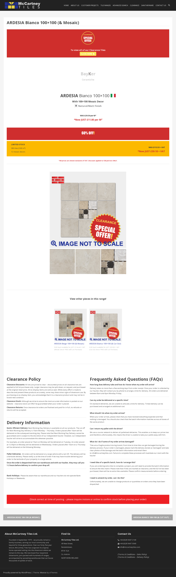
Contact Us (161, 5)
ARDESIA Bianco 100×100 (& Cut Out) (105, 343)
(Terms (132, 554)
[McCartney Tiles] (22, 5)
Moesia (43, 572)
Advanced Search (120, 5)
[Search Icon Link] (169, 5)
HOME (66, 5)
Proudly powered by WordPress (17, 572)
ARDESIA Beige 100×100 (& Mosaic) (69, 343)
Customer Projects (89, 5)
